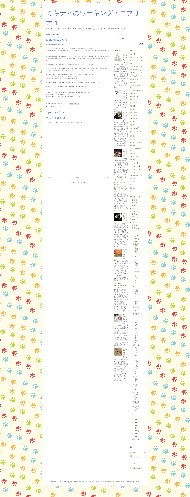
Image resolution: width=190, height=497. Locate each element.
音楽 (131, 139)
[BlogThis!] (72, 104)
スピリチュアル (135, 142)
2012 (133, 211)
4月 (135, 428)
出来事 (53, 106)
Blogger (137, 481)
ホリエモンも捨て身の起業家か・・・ (136, 278)
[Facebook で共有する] (76, 104)
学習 (131, 100)
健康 (131, 122)
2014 (133, 205)
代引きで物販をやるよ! (136, 379)
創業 (131, 54)
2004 (133, 440)
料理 (131, 182)
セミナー (132, 115)
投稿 (134, 452)
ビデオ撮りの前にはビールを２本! (136, 350)
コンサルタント (135, 57)
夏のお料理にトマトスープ (125, 252)
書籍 (131, 125)
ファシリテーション (136, 148)
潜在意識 (132, 145)
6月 (135, 422)
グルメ (132, 160)
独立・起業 (133, 112)
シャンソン (133, 163)
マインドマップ (135, 66)
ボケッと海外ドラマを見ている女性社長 (125, 58)
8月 (135, 241)
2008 (133, 219)
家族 (131, 136)
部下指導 (132, 191)
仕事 (131, 63)
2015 (133, 203)
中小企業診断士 (135, 70)
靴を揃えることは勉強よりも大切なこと (136, 292)
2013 (133, 208)
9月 (135, 239)
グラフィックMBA (135, 156)
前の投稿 (105, 177)
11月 (135, 233)
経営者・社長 (134, 79)
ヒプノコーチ (134, 166)
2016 (133, 200)
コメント (135, 456)
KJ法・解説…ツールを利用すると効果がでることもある (121, 285)
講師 (131, 82)
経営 (131, 93)
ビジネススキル (135, 90)
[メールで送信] (70, 104)
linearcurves (118, 481)
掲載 (131, 153)
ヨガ (131, 172)
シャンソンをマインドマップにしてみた (125, 94)
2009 (133, 217)
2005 (133, 228)
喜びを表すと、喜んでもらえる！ (125, 116)
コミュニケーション (136, 85)
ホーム (78, 177)
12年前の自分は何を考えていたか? (125, 153)
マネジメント (134, 169)
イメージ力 (133, 128)
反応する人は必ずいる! (136, 409)
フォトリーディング (136, 131)
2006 (133, 225)
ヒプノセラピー (135, 73)
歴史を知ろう (136, 415)
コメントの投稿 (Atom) (79, 183)
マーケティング (135, 60)
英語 (131, 188)
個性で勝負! (136, 403)
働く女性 (132, 103)
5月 (135, 425)
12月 (135, 230)
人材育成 (132, 118)
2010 (133, 214)
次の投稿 (50, 177)
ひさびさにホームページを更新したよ (136, 320)
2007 (133, 222)
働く (131, 178)
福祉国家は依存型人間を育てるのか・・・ (136, 251)
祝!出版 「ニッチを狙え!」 (136, 395)
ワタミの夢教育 (136, 303)
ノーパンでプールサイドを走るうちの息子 (136, 335)
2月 (135, 433)
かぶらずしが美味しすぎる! (125, 351)
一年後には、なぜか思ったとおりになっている (136, 365)
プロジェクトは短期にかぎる (136, 265)
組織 (131, 109)
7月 (135, 419)
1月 (135, 436)
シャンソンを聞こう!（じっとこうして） (125, 218)
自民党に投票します (136, 387)
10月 (135, 236)
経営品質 (132, 96)
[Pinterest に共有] (78, 104)
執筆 (131, 106)
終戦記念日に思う (136, 309)
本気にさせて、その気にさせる (125, 318)
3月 (135, 431)
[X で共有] (74, 104)
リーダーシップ (135, 175)
